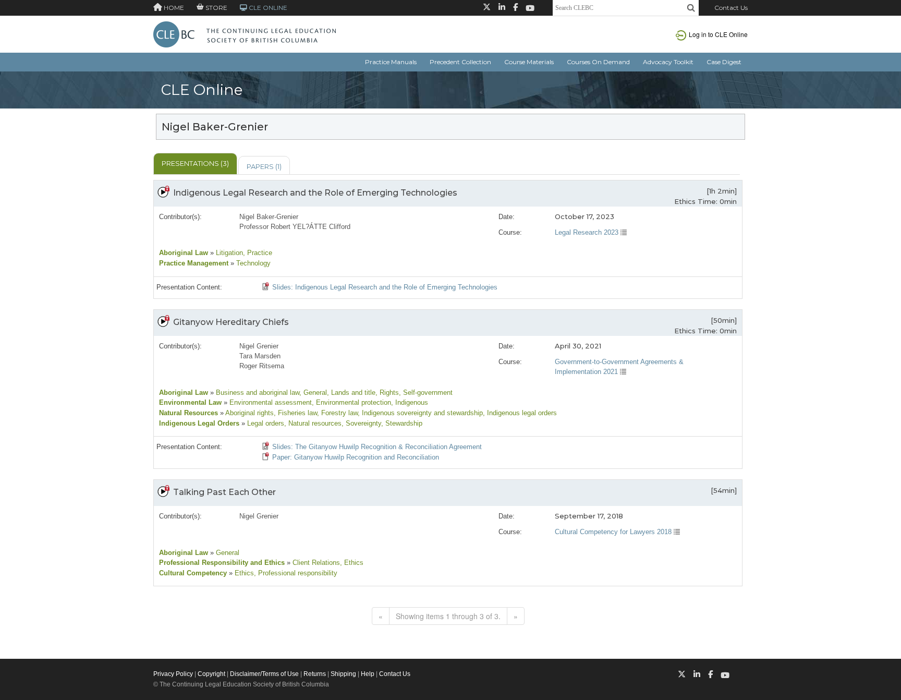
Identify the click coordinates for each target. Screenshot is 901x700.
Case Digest (724, 62)
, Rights (387, 392)
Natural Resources (188, 413)
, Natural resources (313, 423)
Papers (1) (264, 166)
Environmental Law (190, 402)
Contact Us (731, 7)
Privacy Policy (173, 674)
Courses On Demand (598, 62)
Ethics (243, 573)
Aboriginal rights (249, 413)
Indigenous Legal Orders (199, 423)
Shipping (343, 674)
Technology (252, 263)
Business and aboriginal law (256, 392)
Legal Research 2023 (587, 232)
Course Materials (529, 62)
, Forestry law (337, 413)
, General (313, 392)
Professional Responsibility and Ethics (222, 562)
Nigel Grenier (258, 346)
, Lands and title (351, 392)
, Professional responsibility (295, 573)
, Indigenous (409, 402)
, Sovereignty (361, 423)
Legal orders (264, 423)
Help (367, 674)
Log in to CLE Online (718, 34)
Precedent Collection (460, 62)
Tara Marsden (260, 356)
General (226, 553)
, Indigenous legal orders (520, 413)
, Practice (257, 253)
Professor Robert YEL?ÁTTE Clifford (294, 227)
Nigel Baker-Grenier (268, 217)
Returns (314, 674)
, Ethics (351, 562)
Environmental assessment (269, 402)
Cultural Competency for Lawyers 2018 (614, 532)
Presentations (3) (195, 163)
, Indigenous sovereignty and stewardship (420, 413)
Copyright (211, 674)
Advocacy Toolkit (668, 62)
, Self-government (426, 392)
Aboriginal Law (183, 253)
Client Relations (315, 562)
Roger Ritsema (261, 366)
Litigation (228, 253)
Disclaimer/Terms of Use (264, 674)
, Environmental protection (351, 402)
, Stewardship (401, 423)
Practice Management (193, 263)
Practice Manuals (391, 62)
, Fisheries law (295, 413)
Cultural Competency (193, 573)
